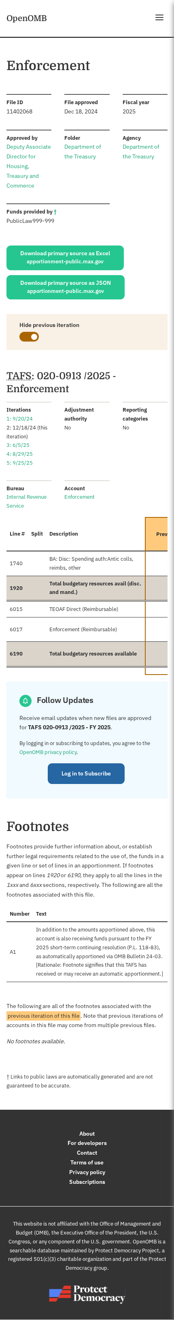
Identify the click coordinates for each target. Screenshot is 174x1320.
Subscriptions (87, 1181)
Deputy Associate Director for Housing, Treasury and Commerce (28, 166)
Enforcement (79, 496)
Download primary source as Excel (65, 257)
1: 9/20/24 (19, 418)
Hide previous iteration (49, 325)
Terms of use (87, 1162)
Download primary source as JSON (65, 287)
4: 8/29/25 (19, 454)
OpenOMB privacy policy (47, 752)
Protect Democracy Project (127, 1250)
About (87, 1133)
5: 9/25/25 (19, 462)
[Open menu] (159, 17)
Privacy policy (87, 1172)
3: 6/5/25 (18, 445)
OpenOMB (26, 18)
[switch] (29, 337)
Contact (87, 1152)
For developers (87, 1143)
